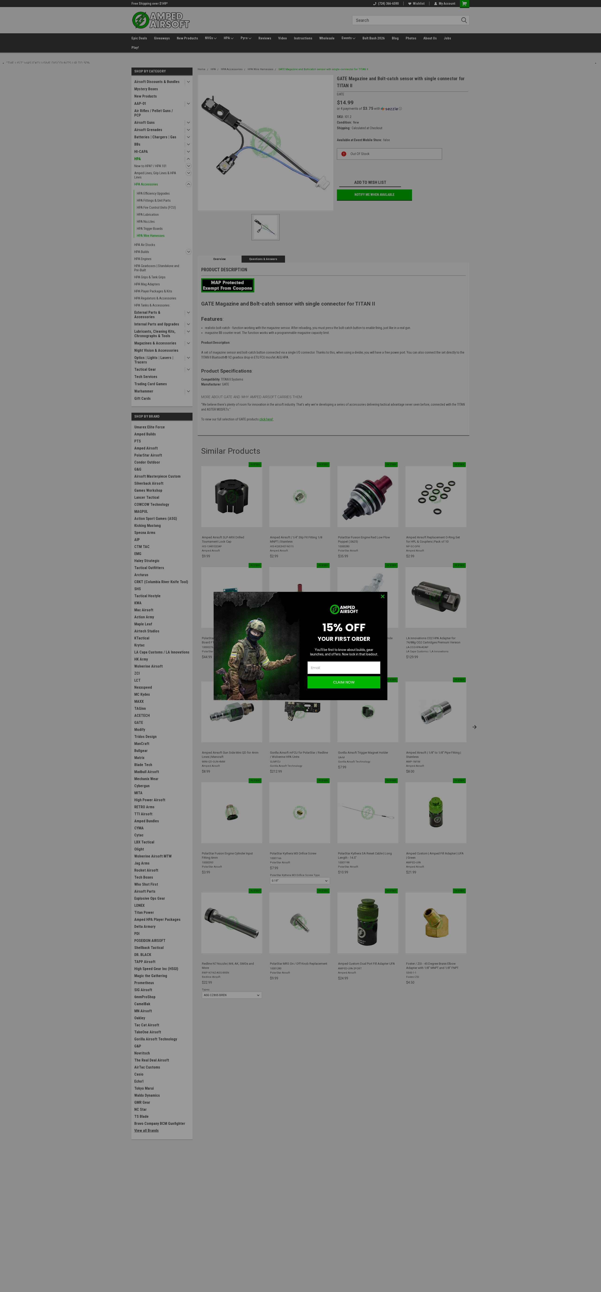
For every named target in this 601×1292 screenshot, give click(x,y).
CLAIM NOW (344, 682)
